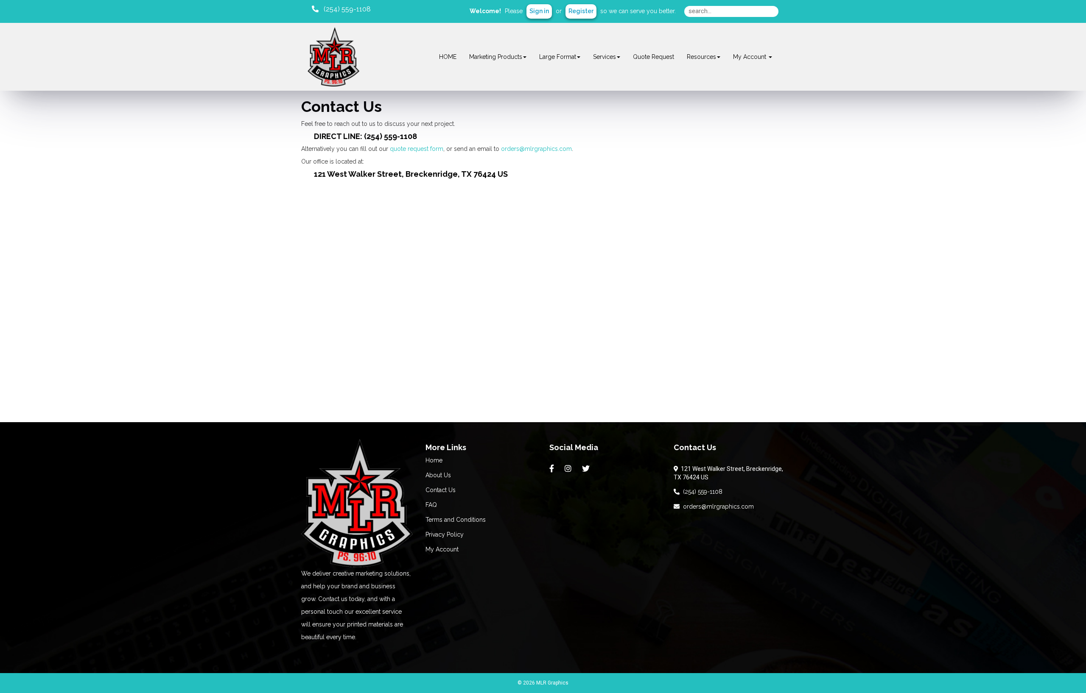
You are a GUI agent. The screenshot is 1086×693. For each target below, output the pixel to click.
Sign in (539, 11)
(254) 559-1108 (701, 491)
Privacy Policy (444, 534)
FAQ (431, 504)
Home (433, 460)
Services (604, 56)
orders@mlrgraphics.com (536, 148)
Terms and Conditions (455, 519)
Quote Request (653, 56)
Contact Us (440, 490)
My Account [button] (750, 56)
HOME (447, 56)
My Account (442, 549)
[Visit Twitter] (587, 469)
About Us (438, 475)
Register (580, 11)
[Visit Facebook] (552, 469)
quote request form (416, 148)
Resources (701, 56)
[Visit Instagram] (569, 469)
